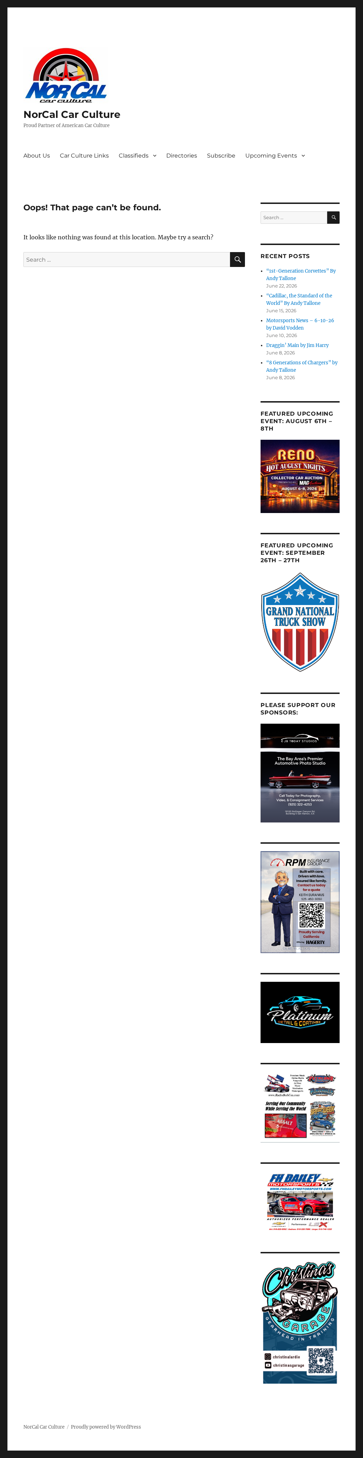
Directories (181, 155)
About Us (36, 155)
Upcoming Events (271, 155)
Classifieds (134, 155)
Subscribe (221, 155)
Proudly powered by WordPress (106, 1427)
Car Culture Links (84, 155)
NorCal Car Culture (72, 114)
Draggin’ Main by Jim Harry (297, 345)
